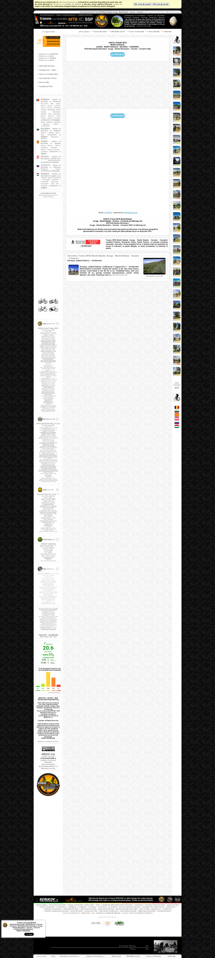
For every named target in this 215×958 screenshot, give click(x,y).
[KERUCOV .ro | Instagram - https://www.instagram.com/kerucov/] (108, 928)
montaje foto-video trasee (153, 907)
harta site (86, 913)
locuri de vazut (77, 911)
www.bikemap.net (130, 213)
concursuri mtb (91, 911)
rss (93, 913)
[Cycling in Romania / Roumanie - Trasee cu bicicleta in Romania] (177, 409)
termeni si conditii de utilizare (108, 913)
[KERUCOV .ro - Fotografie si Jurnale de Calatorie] (48, 902)
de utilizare (48, 741)
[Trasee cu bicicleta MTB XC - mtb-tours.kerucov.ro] (48, 796)
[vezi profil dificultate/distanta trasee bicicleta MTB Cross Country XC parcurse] (38, 686)
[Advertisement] (117, 84)
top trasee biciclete (88, 909)
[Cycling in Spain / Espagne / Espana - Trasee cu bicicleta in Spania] (177, 416)
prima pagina (84, 32)
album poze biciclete (146, 911)
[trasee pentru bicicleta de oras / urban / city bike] (53, 312)
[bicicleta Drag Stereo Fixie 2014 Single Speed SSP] (48, 572)
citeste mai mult (120, 275)
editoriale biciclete (71, 909)
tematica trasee (164, 911)
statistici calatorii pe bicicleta (56, 911)
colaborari (167, 909)
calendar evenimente (52, 909)
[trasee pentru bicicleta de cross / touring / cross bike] (53, 304)
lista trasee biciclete (57, 905)
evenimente (69, 956)
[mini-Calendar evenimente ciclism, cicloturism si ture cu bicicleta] (51, 46)
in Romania (61, 907)
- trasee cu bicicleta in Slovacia (51, 166)
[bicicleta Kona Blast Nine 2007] (48, 327)
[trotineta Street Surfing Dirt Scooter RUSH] (48, 542)
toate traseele (176, 385)
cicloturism (170, 907)
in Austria (92, 907)
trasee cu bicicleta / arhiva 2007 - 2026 (84, 905)
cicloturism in (50, 120)
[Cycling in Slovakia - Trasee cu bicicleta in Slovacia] (177, 424)
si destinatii (154, 956)
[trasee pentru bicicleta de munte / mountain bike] (43, 304)
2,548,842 (108, 213)
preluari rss (156, 909)
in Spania (82, 907)
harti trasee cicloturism (108, 911)
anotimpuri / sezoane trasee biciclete (149, 905)
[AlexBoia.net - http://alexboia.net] (96, 928)
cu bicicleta (95, 956)
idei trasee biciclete (128, 911)
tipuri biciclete (173, 905)
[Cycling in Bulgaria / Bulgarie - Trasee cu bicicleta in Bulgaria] (177, 412)
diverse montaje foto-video (127, 909)
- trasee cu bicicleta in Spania (51, 142)
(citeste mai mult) (144, 26)
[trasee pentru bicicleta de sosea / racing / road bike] (43, 312)
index (53, 956)
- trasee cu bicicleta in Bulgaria (51, 130)
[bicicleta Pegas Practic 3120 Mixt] (48, 493)
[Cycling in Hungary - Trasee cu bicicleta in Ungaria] (177, 428)
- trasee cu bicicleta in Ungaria (51, 175)
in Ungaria (113, 907)
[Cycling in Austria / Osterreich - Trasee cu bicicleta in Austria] (177, 420)
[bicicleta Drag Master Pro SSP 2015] (48, 422)
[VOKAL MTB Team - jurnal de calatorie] (74, 902)
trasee (48, 54)
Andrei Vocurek (48, 756)
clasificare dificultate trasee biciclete (117, 905)
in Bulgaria (72, 907)
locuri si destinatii (47, 907)
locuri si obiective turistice (130, 907)
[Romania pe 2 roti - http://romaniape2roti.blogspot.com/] (119, 928)
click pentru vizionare (154, 276)
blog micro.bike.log (106, 909)
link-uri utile (144, 909)
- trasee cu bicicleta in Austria (51, 158)
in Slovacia (102, 907)
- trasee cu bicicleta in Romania (51, 100)
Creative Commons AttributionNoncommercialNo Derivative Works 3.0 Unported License (48, 764)
